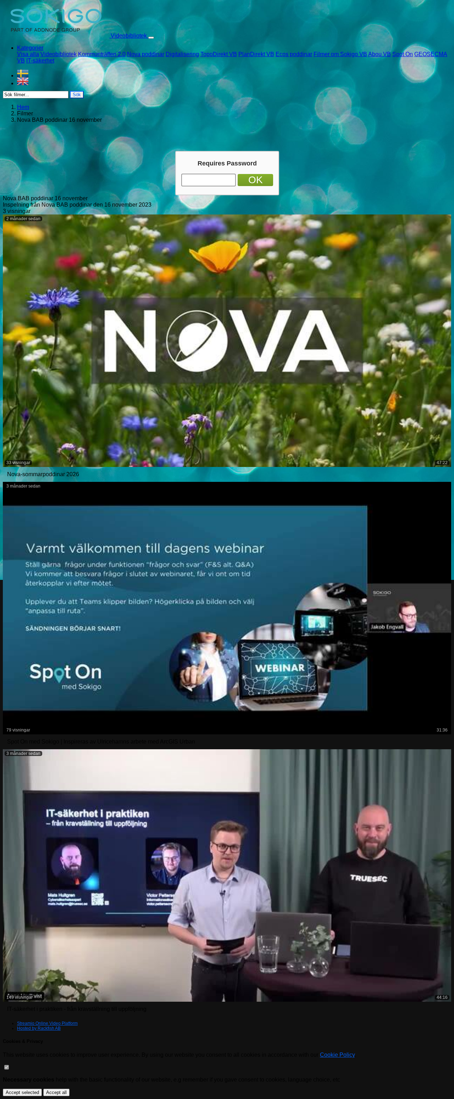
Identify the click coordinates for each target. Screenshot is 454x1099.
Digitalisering (182, 54)
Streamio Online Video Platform (47, 1023)
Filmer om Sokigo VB (340, 54)
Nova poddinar (145, 54)
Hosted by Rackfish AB (39, 1028)
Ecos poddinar (294, 54)
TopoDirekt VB (218, 54)
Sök (77, 94)
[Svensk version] (234, 73)
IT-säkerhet (40, 61)
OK (255, 179)
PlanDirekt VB (256, 54)
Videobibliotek (58, 54)
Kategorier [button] (30, 48)
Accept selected (22, 1092)
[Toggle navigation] (151, 38)
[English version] (234, 81)
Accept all (56, 1092)
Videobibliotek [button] (128, 36)
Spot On (402, 54)
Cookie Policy (337, 1055)
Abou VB (379, 54)
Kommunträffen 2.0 (102, 54)
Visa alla (28, 54)
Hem (23, 107)
